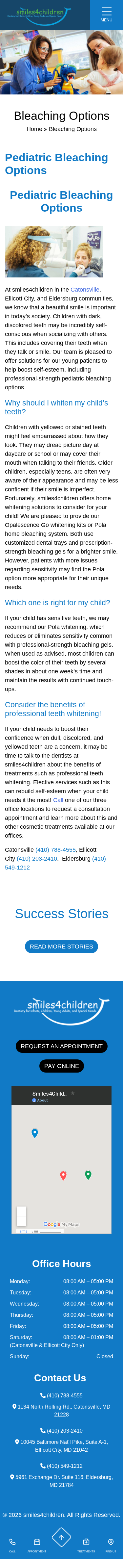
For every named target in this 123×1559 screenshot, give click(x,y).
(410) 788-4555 (55, 849)
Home (34, 129)
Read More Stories (61, 946)
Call (58, 800)
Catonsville (85, 289)
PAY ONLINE (61, 1066)
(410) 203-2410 (37, 858)
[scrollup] (61, 1537)
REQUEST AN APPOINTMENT (62, 1046)
